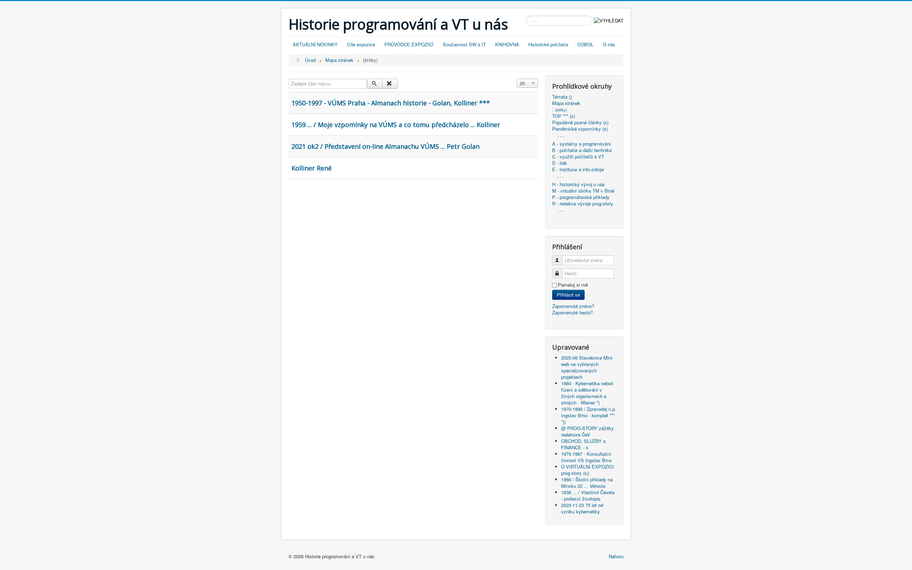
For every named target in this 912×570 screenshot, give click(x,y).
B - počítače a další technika (582, 150)
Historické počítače (548, 44)
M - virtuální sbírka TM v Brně (583, 191)
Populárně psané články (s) (580, 122)
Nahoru (616, 556)
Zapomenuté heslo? (572, 312)
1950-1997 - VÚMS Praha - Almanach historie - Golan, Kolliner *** (390, 103)
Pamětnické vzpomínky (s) (580, 129)
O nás (609, 44)
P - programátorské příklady (581, 197)
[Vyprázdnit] (389, 84)
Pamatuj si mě (573, 285)
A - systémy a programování (581, 144)
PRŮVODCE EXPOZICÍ (409, 44)
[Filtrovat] (374, 84)
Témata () (562, 97)
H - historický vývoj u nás (578, 184)
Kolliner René (311, 168)
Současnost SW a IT (464, 44)
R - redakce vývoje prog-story (582, 203)
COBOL (585, 44)
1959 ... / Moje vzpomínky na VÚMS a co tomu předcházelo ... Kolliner (395, 124)
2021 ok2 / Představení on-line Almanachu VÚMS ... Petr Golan (385, 146)
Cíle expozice (361, 44)
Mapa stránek (566, 103)
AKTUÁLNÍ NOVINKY (315, 44)
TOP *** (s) (563, 116)
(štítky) (561, 110)
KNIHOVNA (507, 44)
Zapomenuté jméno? (573, 306)
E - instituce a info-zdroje (578, 169)
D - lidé (559, 163)
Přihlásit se (568, 294)
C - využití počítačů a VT (578, 156)
